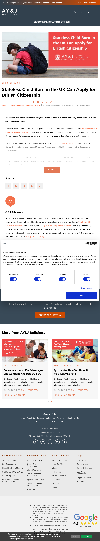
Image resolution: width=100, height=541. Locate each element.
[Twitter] (57, 441)
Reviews (74, 421)
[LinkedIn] (35, 441)
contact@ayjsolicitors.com (51, 432)
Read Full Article (12, 394)
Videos (55, 468)
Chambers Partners (14, 225)
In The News (57, 471)
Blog (78, 418)
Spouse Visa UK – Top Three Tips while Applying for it (22, 372)
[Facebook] (50, 441)
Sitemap (80, 481)
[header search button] (95, 12)
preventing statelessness (62, 143)
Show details (86, 288)
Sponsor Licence (9, 460)
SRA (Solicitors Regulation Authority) (56, 225)
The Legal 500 (84, 222)
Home (22, 418)
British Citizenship (12, 83)
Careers (55, 487)
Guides (31, 421)
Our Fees (65, 421)
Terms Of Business (84, 468)
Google (42, 236)
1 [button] (48, 401)
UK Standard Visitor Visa (12, 471)
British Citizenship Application (35, 474)
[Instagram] (64, 441)
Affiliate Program (59, 475)
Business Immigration (46, 418)
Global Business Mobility (12, 468)
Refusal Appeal (8, 475)
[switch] (37, 279)
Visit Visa (31, 489)
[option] (25, 369)
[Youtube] (42, 441)
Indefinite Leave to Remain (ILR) (35, 484)
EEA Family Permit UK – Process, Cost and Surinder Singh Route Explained (75, 372)
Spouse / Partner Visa (17, 365)
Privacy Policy (83, 460)
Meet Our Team (58, 464)
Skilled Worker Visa (35, 470)
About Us (31, 418)
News (24, 421)
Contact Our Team (50, 315)
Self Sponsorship (9, 464)
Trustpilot (30, 236)
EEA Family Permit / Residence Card (74, 365)
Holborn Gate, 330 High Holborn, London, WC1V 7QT (50, 436)
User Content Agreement (82, 472)
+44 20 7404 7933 (85, 12)
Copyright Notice (84, 477)
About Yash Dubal (59, 460)
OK (81, 296)
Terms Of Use (82, 464)
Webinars (55, 421)
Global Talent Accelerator (32, 465)
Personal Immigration (66, 418)
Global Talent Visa (34, 460)
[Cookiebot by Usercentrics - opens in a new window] (86, 243)
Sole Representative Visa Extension (10, 480)
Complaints (57, 483)
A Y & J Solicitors (23, 102)
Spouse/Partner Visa (35, 479)
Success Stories (43, 421)
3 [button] (51, 401)
